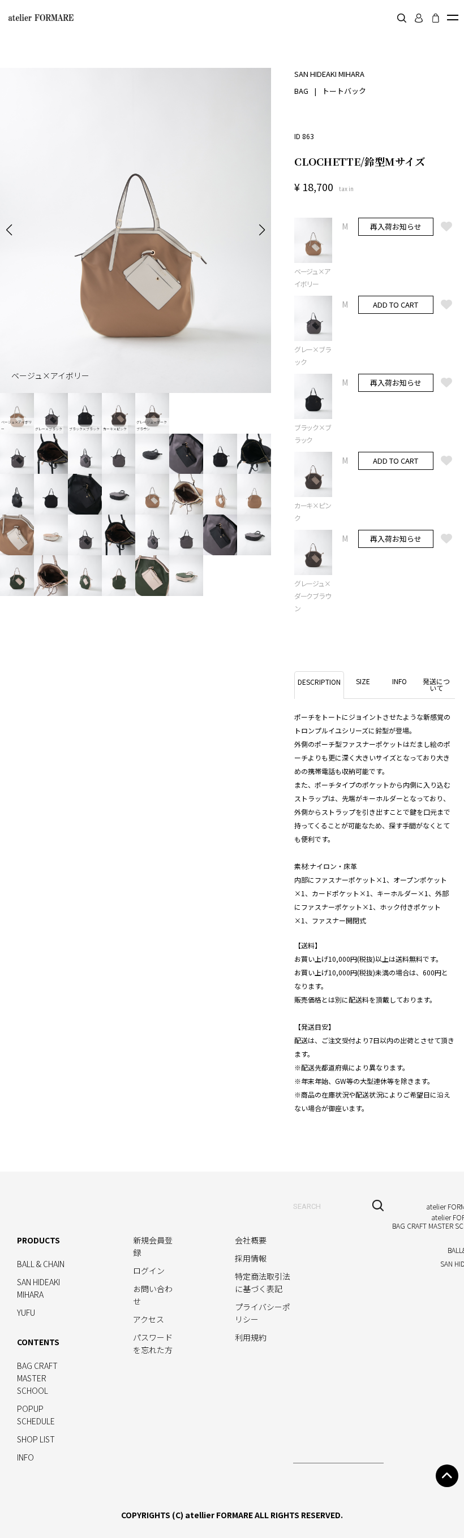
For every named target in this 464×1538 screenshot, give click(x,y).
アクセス (148, 1319)
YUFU (26, 1312)
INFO (25, 1457)
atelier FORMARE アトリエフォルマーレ (40, 17)
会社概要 (251, 1240)
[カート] (435, 18)
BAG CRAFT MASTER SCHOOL (37, 1378)
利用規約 (251, 1337)
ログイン (149, 1270)
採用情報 (251, 1258)
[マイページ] (418, 18)
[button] (9, 230)
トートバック (344, 90)
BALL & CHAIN (41, 1263)
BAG (301, 90)
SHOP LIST (36, 1439)
